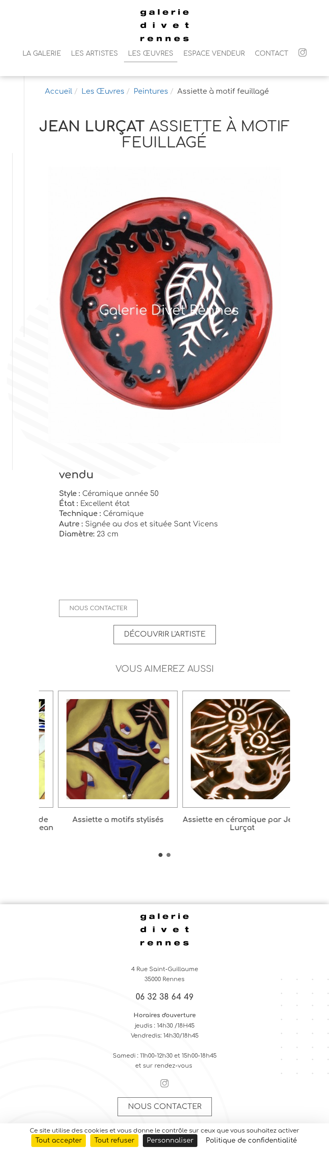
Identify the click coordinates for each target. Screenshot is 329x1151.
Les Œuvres (150, 53)
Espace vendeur (214, 53)
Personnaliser (170, 1140)
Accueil (58, 91)
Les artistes (94, 53)
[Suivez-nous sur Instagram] (302, 53)
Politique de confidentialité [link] (251, 1140)
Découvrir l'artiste (164, 634)
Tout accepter (58, 1140)
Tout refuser (114, 1140)
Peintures (151, 91)
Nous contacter (98, 608)
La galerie (41, 53)
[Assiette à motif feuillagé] (164, 306)
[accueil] (164, 40)
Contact (271, 53)
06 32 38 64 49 (165, 997)
